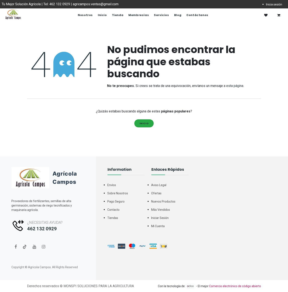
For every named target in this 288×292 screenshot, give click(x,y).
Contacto (113, 209)
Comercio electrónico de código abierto (235, 286)
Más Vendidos (160, 209)
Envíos (111, 185)
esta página (234, 86)
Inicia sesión (274, 4)
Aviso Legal (158, 185)
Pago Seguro (116, 201)
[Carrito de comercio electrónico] (278, 15)
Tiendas (112, 218)
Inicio (144, 123)
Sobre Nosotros (117, 193)
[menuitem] (85, 15)
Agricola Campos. (39, 267)
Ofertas (156, 193)
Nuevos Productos (163, 201)
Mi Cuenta (158, 226)
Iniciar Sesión (160, 218)
